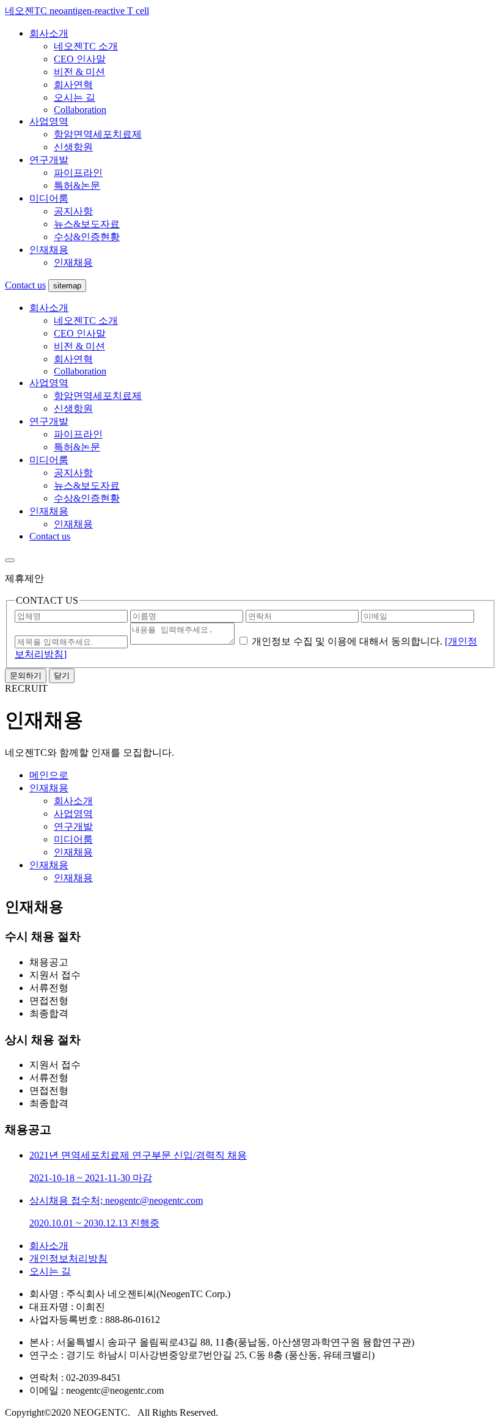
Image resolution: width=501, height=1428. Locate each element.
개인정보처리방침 (68, 1258)
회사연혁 (73, 84)
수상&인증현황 (87, 237)
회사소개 (48, 33)
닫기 (62, 675)
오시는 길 (74, 97)
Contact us (25, 285)
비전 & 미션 (79, 72)
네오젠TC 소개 (86, 46)
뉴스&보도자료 (87, 224)
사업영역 (48, 121)
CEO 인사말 (80, 59)
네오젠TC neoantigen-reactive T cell (77, 10)
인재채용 (48, 249)
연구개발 (48, 160)
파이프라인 (78, 172)
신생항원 (73, 147)
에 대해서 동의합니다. (347, 641)
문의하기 (26, 675)
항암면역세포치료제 (98, 134)
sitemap (67, 285)
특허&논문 (77, 185)
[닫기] (10, 560)
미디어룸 (48, 198)
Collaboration (80, 109)
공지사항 (73, 211)
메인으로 (48, 775)
